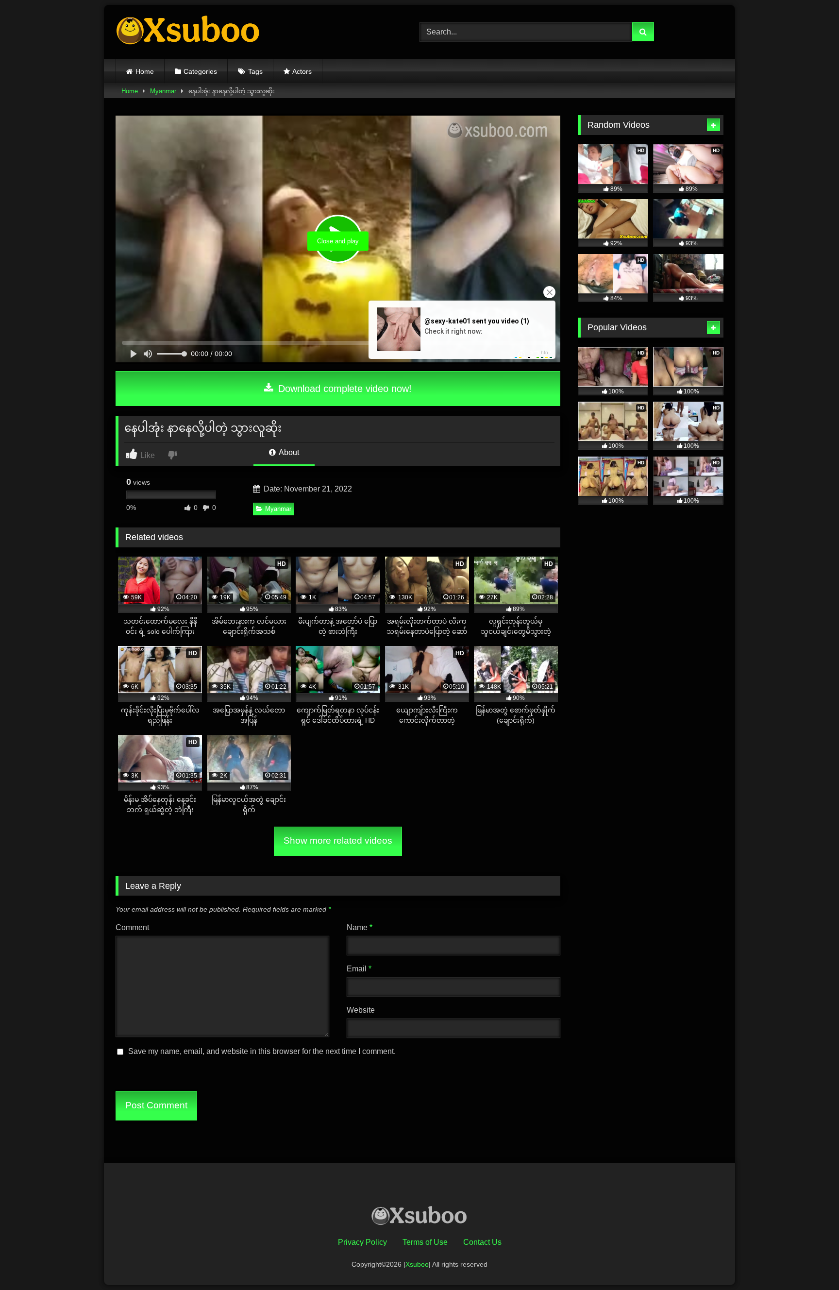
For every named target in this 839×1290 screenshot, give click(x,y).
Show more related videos (338, 840)
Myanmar (163, 91)
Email (359, 969)
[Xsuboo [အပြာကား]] (188, 32)
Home (144, 71)
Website (361, 1010)
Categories (200, 71)
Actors (302, 71)
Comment (132, 927)
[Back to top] (809, 1261)
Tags (255, 71)
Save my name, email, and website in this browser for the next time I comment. (262, 1051)
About (288, 452)
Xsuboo (417, 1264)
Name (359, 927)
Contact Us (482, 1242)
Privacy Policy (362, 1242)
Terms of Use (425, 1242)
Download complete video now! (343, 388)
